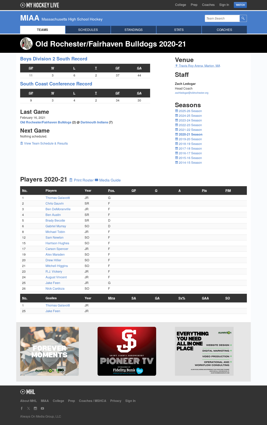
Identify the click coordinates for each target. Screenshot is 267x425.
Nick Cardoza (55, 288)
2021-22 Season (190, 129)
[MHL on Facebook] (21, 408)
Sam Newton (55, 237)
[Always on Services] (211, 352)
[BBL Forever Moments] (56, 352)
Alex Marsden (55, 254)
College (180, 4)
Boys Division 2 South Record (53, 58)
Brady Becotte (55, 220)
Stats (179, 29)
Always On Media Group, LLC (40, 416)
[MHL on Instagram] (35, 408)
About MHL (28, 400)
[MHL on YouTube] (42, 408)
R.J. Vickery (54, 271)
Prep (194, 4)
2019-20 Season (190, 139)
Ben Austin (53, 214)
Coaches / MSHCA (92, 400)
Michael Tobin (55, 231)
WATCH (240, 5)
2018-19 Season (190, 143)
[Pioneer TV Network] (133, 352)
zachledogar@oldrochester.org (191, 92)
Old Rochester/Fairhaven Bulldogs (45, 122)
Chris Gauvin (55, 203)
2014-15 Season (190, 162)
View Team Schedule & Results (45, 143)
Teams (42, 29)
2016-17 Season (190, 153)
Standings (134, 29)
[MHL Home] (27, 393)
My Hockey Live (40, 5)
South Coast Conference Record (56, 83)
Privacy (115, 400)
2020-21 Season (190, 134)
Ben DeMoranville (58, 209)
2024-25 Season (190, 115)
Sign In (224, 4)
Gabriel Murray (56, 226)
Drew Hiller (53, 260)
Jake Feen (53, 282)
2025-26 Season (190, 111)
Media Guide (109, 179)
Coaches (208, 4)
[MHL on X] (28, 408)
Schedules (88, 29)
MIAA (45, 400)
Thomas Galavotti (58, 197)
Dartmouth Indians (94, 122)
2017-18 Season (190, 148)
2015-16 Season (190, 157)
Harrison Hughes (57, 243)
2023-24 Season (190, 120)
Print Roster (84, 179)
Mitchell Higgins (57, 265)
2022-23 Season (190, 125)
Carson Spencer (57, 248)
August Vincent (56, 277)
